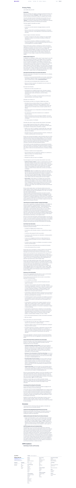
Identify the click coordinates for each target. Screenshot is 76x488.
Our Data (40, 1)
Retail (51, 469)
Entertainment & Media (54, 457)
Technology (52, 462)
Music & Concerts (53, 459)
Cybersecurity (53, 465)
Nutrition (28, 475)
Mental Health (29, 478)
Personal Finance (53, 474)
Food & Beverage (30, 464)
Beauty (28, 457)
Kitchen (40, 458)
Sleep (28, 477)
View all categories (33, 455)
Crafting (40, 476)
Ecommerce (52, 470)
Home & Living (41, 457)
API (37, 1)
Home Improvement (42, 459)
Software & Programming (54, 464)
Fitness (28, 476)
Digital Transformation (54, 467)
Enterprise (15, 464)
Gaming (52, 458)
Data (21, 466)
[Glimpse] (16, 1)
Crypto (52, 475)
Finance (52, 473)
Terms (22, 468)
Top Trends (34, 1)
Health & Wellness (30, 473)
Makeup (28, 459)
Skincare (28, 458)
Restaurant (29, 468)
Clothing (40, 468)
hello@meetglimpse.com (17, 459)
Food (28, 465)
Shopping (52, 471)
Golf (39, 475)
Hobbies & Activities (42, 472)
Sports (40, 474)
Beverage (28, 466)
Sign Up (60, 1)
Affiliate (22, 465)
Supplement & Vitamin (30, 474)
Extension (15, 465)
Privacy (22, 467)
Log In (57, 1)
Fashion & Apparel (42, 467)
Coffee (28, 467)
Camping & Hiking (41, 473)
